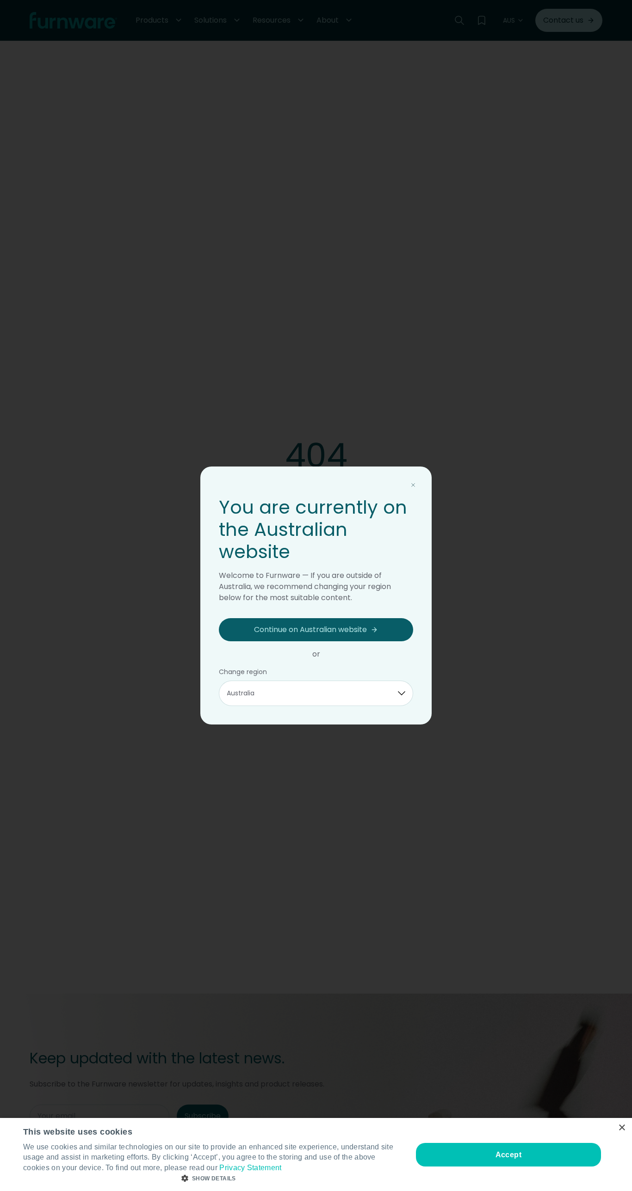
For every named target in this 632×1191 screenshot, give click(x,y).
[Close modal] (413, 485)
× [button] (621, 1127)
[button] (212, 1178)
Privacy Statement (250, 1168)
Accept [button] (508, 1155)
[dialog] (316, 1154)
